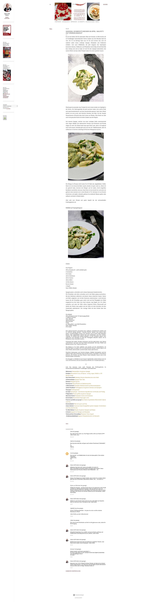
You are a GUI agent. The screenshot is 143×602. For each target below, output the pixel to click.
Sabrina (72, 441)
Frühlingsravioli (75, 389)
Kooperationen (90, 21)
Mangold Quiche (75, 381)
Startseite (58, 21)
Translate (8, 108)
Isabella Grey (73, 508)
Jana (71, 431)
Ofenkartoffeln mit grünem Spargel (81, 371)
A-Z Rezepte (81, 21)
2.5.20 (71, 516)
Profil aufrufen (6, 18)
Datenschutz (66, 21)
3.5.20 (71, 525)
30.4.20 (72, 436)
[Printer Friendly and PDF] (5, 119)
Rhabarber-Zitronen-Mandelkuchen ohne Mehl (86, 377)
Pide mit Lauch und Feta (80, 404)
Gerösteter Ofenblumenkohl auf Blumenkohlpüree (87, 385)
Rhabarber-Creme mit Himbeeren (84, 395)
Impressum (74, 21)
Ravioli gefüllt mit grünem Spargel (82, 393)
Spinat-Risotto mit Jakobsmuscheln (81, 383)
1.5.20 (71, 504)
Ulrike (71, 520)
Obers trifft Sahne (74, 465)
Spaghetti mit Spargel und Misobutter (80, 412)
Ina (71, 453)
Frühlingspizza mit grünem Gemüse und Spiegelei (88, 387)
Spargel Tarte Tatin (80, 379)
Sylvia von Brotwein (75, 485)
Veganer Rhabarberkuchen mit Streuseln (88, 416)
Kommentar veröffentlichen (73, 571)
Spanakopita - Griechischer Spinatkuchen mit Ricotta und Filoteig (88, 391)
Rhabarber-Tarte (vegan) (87, 414)
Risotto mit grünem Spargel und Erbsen (85, 410)
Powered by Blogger (80, 595)
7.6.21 (71, 557)
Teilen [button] (50, 29)
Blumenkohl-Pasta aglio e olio (81, 397)
